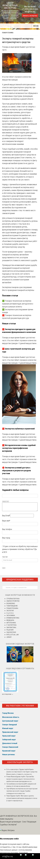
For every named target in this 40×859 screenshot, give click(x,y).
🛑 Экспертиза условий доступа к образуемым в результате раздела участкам (16, 470)
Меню (36, 26)
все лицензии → (7, 694)
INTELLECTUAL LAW (12, 635)
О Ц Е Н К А (9, 613)
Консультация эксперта (20, 762)
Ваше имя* (6, 521)
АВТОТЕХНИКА (11, 623)
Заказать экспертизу (30, 16)
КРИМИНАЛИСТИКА (12, 618)
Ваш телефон (7, 529)
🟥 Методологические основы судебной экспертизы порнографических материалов (19, 448)
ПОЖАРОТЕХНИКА (7, 33)
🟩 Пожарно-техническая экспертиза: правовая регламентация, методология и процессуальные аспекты (17, 304)
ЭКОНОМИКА (10, 615)
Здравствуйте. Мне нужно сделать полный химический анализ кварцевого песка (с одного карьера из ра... (21, 798)
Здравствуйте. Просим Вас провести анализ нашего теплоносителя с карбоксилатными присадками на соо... (20, 779)
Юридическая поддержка (20, 579)
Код (7, 501)
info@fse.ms (30, 11)
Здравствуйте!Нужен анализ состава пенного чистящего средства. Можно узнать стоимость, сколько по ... (22, 771)
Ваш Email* (6, 515)
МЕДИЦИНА (10, 620)
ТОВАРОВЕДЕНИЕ (12, 606)
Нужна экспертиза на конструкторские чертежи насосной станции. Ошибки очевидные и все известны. (21, 791)
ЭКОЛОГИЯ (10, 611)
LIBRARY (9, 637)
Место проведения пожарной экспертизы (18, 290)
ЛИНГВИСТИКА (11, 627)
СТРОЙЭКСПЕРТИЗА (12, 599)
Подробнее (23, 853)
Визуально (4, 501)
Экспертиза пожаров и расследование (17, 287)
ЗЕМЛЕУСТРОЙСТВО (13, 601)
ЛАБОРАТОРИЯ (11, 632)
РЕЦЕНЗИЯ (9, 630)
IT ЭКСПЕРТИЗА (11, 625)
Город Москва (8, 713)
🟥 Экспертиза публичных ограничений (18, 429)
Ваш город (6, 538)
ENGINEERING (10, 603)
